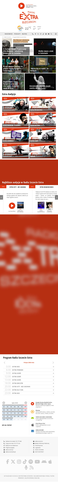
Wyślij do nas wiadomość (48, 34)
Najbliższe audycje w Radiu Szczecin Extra (23, 182)
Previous (1, 197)
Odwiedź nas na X (38, 34)
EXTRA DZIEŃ (13, 373)
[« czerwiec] (4, 403)
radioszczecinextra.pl (10, 452)
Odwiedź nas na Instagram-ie (40, 34)
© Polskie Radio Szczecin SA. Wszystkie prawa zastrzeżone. (18, 476)
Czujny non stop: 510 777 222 (12, 443)
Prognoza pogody (9, 447)
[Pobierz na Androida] (44, 459)
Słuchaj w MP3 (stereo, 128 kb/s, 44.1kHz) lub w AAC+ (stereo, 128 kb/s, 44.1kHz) (45, 412)
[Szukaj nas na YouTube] (37, 459)
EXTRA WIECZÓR (14, 383)
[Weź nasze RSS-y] (32, 465)
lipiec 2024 (15, 403)
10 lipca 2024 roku (29, 362)
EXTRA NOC (13, 366)
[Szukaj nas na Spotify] (31, 459)
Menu (56, 34)
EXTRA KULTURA (14, 389)
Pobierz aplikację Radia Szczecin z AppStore (43, 425)
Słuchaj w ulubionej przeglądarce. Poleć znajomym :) (45, 405)
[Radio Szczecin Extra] (29, 17)
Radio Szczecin (7, 37)
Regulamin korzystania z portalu (42, 476)
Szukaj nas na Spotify (46, 34)
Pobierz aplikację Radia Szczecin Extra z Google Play (44, 418)
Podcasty (17, 34)
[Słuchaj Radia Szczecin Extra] (21, 6)
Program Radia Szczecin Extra (19, 37)
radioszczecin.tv (39, 441)
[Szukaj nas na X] (13, 459)
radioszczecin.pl (9, 449)
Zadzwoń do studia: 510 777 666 (13, 441)
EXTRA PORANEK (14, 369)
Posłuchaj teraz (39, 445)
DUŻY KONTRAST (39, 452)
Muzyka (24, 34)
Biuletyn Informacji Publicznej (42, 443)
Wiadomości (9, 34)
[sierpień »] (25, 403)
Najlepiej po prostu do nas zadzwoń (32, 34)
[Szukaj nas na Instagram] (19, 459)
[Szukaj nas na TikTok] (25, 459)
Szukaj (51, 34)
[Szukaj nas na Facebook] (7, 459)
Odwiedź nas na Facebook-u (35, 34)
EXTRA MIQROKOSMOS (47, 187)
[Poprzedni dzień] (8, 363)
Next (56, 197)
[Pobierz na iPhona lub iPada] (50, 459)
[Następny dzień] (49, 363)
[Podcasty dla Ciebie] (26, 465)
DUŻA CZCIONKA (39, 449)
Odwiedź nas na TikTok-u (43, 34)
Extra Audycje (9, 94)
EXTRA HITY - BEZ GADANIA (17, 386)
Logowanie (37, 447)
